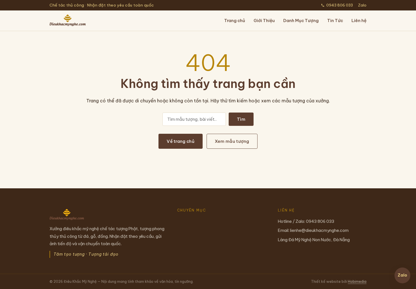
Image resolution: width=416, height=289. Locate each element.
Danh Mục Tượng (301, 20)
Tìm (241, 119)
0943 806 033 (339, 5)
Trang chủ (234, 20)
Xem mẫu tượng (232, 141)
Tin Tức (335, 20)
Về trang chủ (180, 141)
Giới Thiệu (264, 20)
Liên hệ (358, 20)
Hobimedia (357, 281)
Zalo (362, 5)
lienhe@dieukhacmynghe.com (319, 230)
